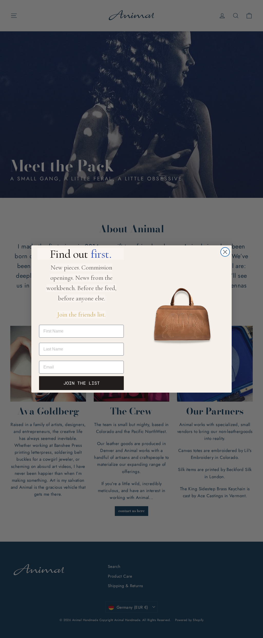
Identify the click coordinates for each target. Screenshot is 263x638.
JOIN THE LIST (81, 383)
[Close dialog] (225, 251)
